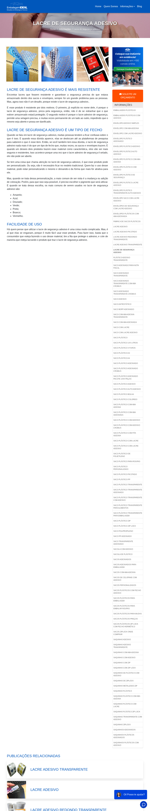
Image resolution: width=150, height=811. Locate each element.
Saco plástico (120, 338)
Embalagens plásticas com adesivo (126, 116)
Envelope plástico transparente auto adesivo (127, 191)
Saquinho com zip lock (124, 668)
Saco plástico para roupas (126, 461)
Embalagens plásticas (124, 110)
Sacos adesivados (122, 559)
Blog (139, 6)
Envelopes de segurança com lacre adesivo (126, 207)
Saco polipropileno (123, 531)
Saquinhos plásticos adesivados (123, 736)
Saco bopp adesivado (123, 309)
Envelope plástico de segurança (124, 176)
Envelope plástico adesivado (122, 140)
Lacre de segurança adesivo (123, 251)
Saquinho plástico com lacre (124, 705)
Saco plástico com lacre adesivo (125, 447)
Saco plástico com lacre (125, 441)
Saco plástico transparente (127, 485)
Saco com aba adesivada (125, 322)
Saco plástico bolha (123, 394)
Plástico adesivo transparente (121, 259)
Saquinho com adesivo (124, 658)
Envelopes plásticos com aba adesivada (126, 215)
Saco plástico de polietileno (121, 455)
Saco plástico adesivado (125, 363)
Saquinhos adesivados (124, 730)
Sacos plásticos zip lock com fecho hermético (125, 625)
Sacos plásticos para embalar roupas (124, 607)
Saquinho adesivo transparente (122, 646)
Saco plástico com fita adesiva (124, 434)
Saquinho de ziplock (123, 681)
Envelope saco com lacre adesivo (126, 199)
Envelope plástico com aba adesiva (126, 160)
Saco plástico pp (121, 479)
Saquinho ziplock (122, 725)
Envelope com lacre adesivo (127, 133)
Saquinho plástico (122, 691)
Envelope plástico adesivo (126, 146)
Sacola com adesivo (123, 549)
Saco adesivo (119, 299)
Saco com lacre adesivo (125, 332)
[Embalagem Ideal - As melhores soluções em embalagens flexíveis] (17, 6)
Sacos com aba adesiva (124, 572)
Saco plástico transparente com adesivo (127, 499)
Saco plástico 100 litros (125, 343)
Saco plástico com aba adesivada (124, 413)
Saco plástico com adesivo (126, 420)
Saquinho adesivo (122, 640)
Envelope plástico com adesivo (125, 168)
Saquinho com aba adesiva (126, 652)
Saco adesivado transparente (121, 274)
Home (99, 7)
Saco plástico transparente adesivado (127, 491)
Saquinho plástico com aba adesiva (126, 697)
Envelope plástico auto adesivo (125, 152)
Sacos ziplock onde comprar (123, 633)
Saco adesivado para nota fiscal (126, 266)
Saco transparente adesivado (123, 542)
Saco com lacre (121, 327)
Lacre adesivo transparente (127, 245)
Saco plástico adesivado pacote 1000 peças (125, 377)
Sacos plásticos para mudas (127, 614)
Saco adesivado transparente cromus (124, 292)
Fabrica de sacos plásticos (126, 221)
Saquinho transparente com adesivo (127, 718)
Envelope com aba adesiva (126, 128)
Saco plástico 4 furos (124, 348)
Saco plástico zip (122, 521)
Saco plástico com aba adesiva (124, 406)
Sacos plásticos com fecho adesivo (127, 591)
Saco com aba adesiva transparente (123, 315)
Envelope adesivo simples (126, 123)
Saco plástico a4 (121, 358)
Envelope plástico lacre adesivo (125, 184)
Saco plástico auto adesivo (127, 389)
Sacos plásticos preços (125, 619)
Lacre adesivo (120, 227)
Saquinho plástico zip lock (126, 712)
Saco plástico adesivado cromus (125, 369)
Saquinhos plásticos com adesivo (126, 744)
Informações (126, 6)
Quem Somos (111, 6)
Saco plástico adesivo (124, 384)
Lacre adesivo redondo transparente (125, 238)
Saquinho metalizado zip (125, 686)
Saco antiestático (122, 304)
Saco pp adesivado (122, 536)
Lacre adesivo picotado (125, 232)
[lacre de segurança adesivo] (22, 64)
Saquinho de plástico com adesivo (126, 674)
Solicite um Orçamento (128, 96)
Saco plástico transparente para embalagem (127, 514)
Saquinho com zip (121, 663)
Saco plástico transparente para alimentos (127, 506)
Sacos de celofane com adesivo (125, 578)
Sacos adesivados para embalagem (124, 566)
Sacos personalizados (124, 585)
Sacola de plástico (122, 554)
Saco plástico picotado (125, 474)
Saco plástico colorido (125, 399)
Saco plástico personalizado (120, 468)
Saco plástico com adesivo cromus (126, 426)
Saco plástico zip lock (124, 526)
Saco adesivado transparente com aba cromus (124, 283)
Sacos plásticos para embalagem (124, 599)
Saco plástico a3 (121, 353)
